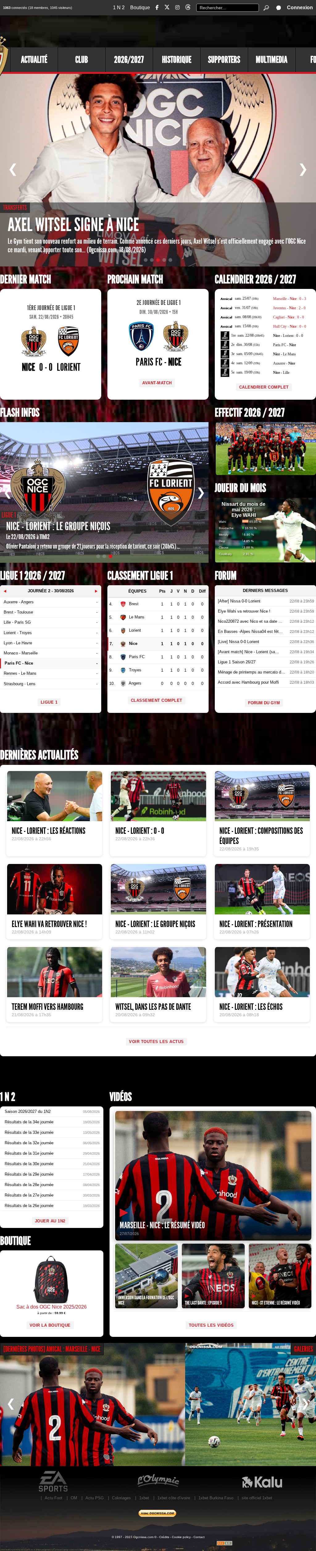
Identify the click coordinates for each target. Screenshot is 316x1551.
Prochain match (135, 279)
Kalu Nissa (262, 1481)
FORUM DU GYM (264, 703)
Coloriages (121, 1498)
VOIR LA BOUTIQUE (50, 1325)
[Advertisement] (203, 30)
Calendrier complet (264, 387)
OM (74, 1498)
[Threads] (188, 8)
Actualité (34, 59)
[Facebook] (157, 7)
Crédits (164, 1537)
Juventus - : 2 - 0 (289, 308)
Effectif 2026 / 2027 (250, 413)
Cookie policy (181, 1537)
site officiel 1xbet (257, 1498)
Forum (225, 576)
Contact (199, 1537)
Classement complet (156, 700)
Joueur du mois (240, 488)
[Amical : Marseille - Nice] (92, 1404)
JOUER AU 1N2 (50, 1221)
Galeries (303, 1349)
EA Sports (54, 1481)
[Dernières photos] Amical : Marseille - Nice (51, 1349)
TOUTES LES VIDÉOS (211, 1325)
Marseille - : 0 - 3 (289, 299)
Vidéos (121, 1097)
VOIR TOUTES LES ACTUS (156, 1041)
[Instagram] (177, 7)
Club (81, 59)
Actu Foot (53, 1498)
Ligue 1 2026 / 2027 (32, 576)
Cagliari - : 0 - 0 (288, 317)
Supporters (224, 59)
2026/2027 (129, 59)
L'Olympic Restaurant (158, 1481)
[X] (167, 8)
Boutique (140, 7)
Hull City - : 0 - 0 (289, 326)
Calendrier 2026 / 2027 (255, 279)
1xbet (144, 1498)
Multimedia (271, 59)
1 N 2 (119, 7)
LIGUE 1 (49, 702)
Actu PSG (94, 1498)
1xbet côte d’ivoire (173, 1498)
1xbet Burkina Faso (215, 1498)
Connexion (300, 7)
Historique (176, 59)
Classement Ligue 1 (140, 576)
